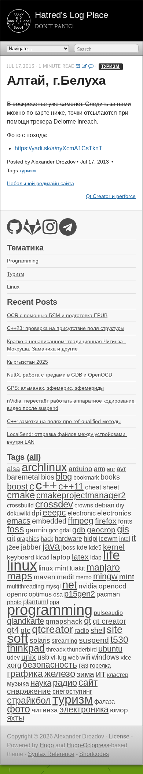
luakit (77, 568)
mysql (53, 586)
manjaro (103, 567)
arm (99, 469)
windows (105, 657)
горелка (100, 666)
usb (43, 657)
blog (64, 476)
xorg (14, 665)
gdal (65, 530)
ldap (96, 557)
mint (126, 576)
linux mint (53, 568)
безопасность (50, 665)
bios (47, 477)
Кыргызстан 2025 (27, 362)
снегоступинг (72, 691)
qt (87, 621)
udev (13, 657)
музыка (18, 683)
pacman (108, 594)
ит (101, 673)
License (119, 736)
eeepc (54, 512)
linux (22, 565)
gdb (78, 529)
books (110, 477)
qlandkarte (25, 621)
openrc (17, 594)
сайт (88, 682)
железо (59, 673)
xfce (126, 657)
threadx (56, 649)
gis (123, 529)
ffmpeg (81, 520)
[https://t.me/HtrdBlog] (68, 231)
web (73, 657)
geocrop (101, 529)
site (114, 629)
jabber (31, 547)
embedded (49, 521)
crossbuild (20, 505)
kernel (114, 547)
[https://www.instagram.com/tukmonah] (50, 231)
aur (111, 469)
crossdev (54, 504)
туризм (110, 66)
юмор (119, 710)
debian (104, 505)
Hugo (47, 745)
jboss (68, 547)
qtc (25, 630)
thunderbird (82, 649)
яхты (15, 718)
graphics (28, 539)
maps (19, 576)
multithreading (25, 586)
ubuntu (110, 648)
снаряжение (29, 691)
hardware (68, 538)
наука (40, 682)
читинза (45, 710)
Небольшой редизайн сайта (40, 183)
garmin (36, 530)
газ (83, 665)
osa (58, 594)
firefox (106, 521)
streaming (64, 641)
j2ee (13, 547)
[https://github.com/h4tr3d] (14, 231)
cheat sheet (102, 487)
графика (25, 673)
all (33, 457)
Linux (13, 287)
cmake (21, 495)
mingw (105, 576)
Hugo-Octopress (88, 745)
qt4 (13, 630)
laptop (60, 557)
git (11, 538)
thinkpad (26, 648)
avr (121, 469)
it (134, 538)
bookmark (86, 477)
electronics (114, 513)
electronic (81, 513)
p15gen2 (79, 593)
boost (17, 486)
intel (124, 539)
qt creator (109, 621)
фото (18, 709)
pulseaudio (108, 613)
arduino (80, 469)
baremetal (23, 477)
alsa (13, 469)
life (111, 554)
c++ (46, 485)
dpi (36, 513)
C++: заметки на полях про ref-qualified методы (64, 421)
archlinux (44, 467)
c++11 (71, 486)
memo (84, 577)
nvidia (87, 586)
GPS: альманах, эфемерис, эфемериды (55, 388)
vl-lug (58, 657)
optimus (40, 594)
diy (120, 505)
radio (81, 630)
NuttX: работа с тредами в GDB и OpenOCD (59, 375)
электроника (84, 709)
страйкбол (29, 700)
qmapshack (63, 621)
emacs (18, 520)
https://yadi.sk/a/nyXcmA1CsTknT (58, 148)
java (51, 546)
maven (44, 577)
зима (85, 674)
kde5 (95, 547)
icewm (108, 538)
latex (80, 557)
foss (15, 529)
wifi (85, 657)
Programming (22, 261)
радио (65, 682)
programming (49, 610)
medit (65, 577)
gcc (53, 530)
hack (47, 539)
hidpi (91, 538)
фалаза (104, 701)
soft (17, 638)
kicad (43, 557)
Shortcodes (94, 754)
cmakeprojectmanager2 (81, 495)
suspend (94, 640)
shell (98, 630)
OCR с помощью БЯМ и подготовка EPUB (57, 315)
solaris (40, 640)
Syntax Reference (51, 754)
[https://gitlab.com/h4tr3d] (32, 231)
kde (82, 547)
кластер (117, 675)
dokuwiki (18, 513)
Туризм (15, 274)
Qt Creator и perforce (111, 196)
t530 (119, 639)
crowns (83, 505)
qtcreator (52, 629)
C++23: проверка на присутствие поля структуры (65, 328)
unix (28, 657)
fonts (125, 521)
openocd (112, 586)
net (69, 585)
